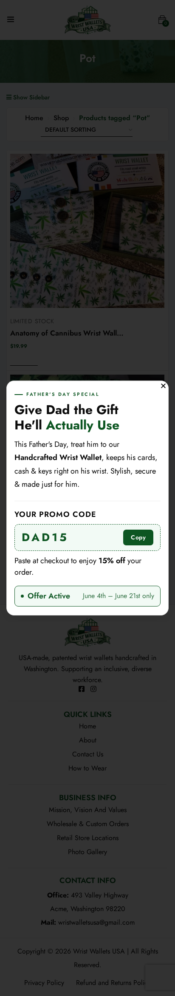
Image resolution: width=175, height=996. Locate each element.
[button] (163, 386)
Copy (138, 537)
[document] (87, 498)
